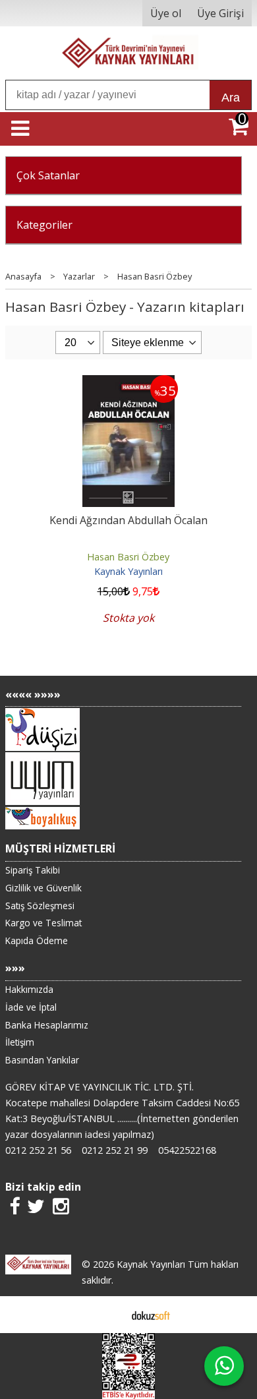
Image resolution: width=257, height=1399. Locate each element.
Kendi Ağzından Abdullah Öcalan (128, 520)
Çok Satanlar (48, 175)
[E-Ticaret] (151, 1314)
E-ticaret (107, 1314)
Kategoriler (44, 225)
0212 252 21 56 (38, 1150)
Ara (230, 97)
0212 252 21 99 (115, 1150)
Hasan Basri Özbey (128, 557)
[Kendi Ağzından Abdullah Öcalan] (128, 383)
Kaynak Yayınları (128, 571)
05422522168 (187, 1150)
